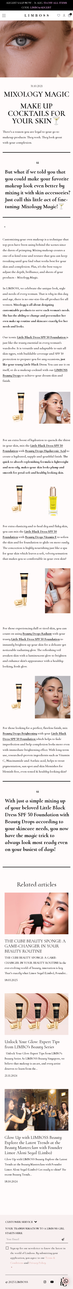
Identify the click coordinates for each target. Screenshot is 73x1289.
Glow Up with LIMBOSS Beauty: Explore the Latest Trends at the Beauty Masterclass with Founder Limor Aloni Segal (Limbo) (33, 1145)
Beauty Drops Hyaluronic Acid (45, 451)
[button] (65, 1281)
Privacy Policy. (37, 1263)
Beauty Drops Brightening (20, 733)
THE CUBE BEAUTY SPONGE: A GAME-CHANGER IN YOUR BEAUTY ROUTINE (35, 946)
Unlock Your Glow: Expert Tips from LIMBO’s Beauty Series (32, 1044)
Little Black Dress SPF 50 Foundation (41, 337)
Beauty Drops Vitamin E (41, 537)
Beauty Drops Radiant (37, 634)
